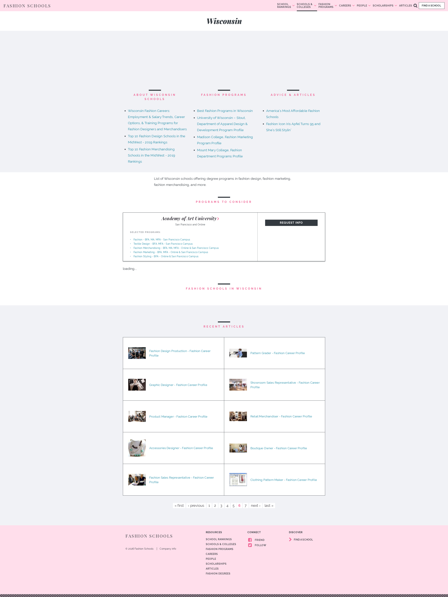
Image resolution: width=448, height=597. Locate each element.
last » (269, 505)
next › (255, 505)
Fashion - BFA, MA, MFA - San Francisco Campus (162, 239)
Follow (260, 545)
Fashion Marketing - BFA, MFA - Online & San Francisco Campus (171, 252)
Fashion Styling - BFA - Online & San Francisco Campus (166, 256)
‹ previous (196, 505)
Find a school (432, 5)
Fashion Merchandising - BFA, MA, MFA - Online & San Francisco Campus (176, 248)
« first (179, 505)
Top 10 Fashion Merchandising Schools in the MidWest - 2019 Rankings (151, 155)
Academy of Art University (189, 218)
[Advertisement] (224, 62)
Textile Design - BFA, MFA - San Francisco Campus (163, 243)
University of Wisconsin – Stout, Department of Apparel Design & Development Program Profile (222, 124)
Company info (168, 548)
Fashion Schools (27, 5)
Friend (259, 540)
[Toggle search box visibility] (415, 5)
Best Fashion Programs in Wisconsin (225, 111)
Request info (291, 222)
